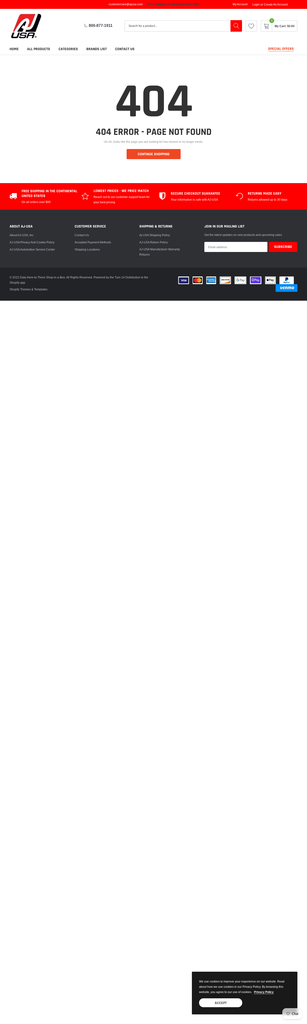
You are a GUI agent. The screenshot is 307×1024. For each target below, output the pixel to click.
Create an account (276, 4)
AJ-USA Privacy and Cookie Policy (32, 242)
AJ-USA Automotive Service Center (32, 249)
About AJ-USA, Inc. (22, 235)
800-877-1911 (100, 25)
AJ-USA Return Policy (153, 242)
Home (14, 49)
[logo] (30, 26)
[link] (251, 26)
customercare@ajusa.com (126, 4)
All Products (38, 49)
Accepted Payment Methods (93, 242)
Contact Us (82, 235)
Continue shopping (154, 154)
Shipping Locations (87, 249)
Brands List (96, 49)
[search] (236, 26)
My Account (240, 4)
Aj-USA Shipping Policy (154, 235)
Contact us (125, 49)
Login (256, 4)
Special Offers (281, 48)
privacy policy (264, 992)
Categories (68, 49)
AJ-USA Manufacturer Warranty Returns (159, 251)
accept (221, 1003)
